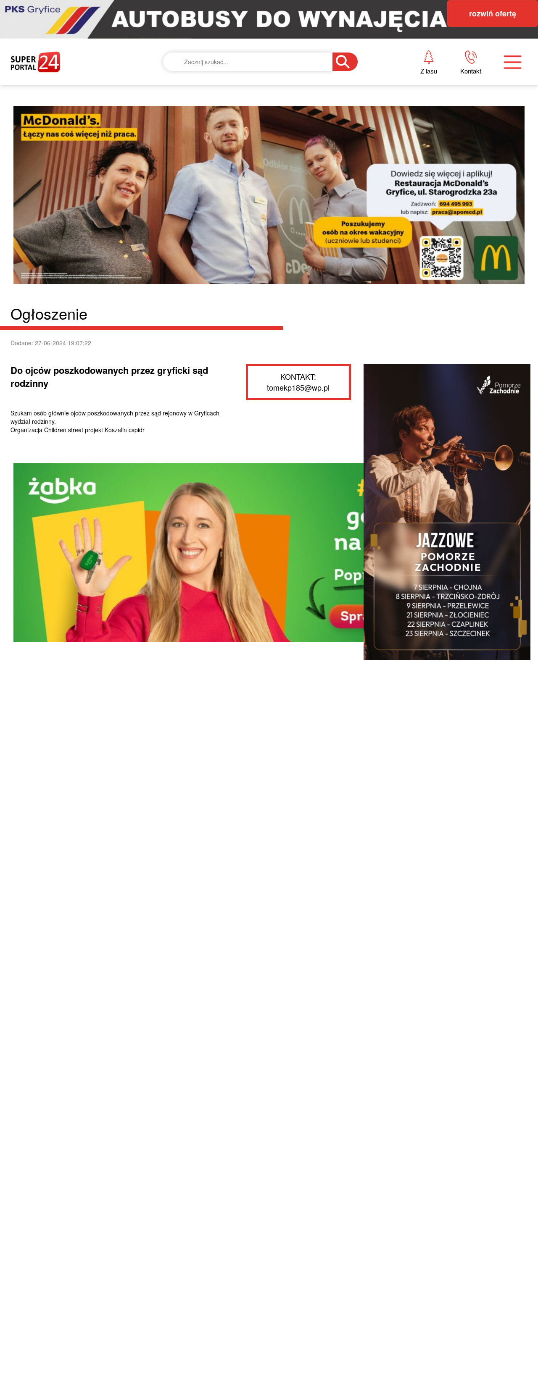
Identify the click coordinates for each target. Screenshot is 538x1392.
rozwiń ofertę (492, 13)
